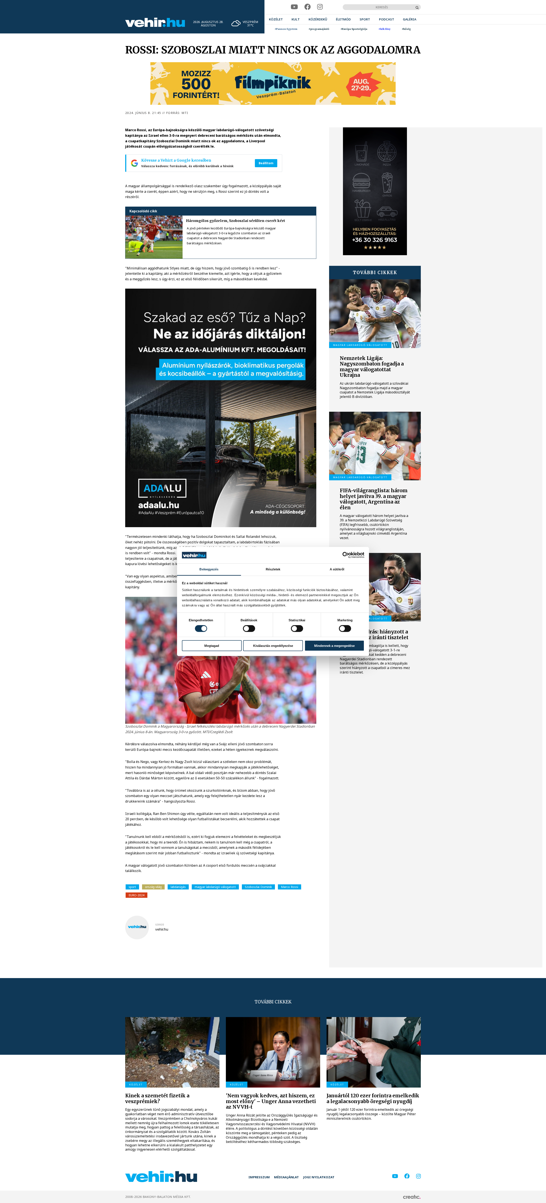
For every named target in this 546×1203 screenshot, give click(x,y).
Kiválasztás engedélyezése (273, 645)
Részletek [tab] (273, 569)
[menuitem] (276, 19)
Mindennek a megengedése (334, 645)
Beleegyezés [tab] (208, 569)
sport (132, 887)
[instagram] (320, 6)
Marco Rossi (289, 887)
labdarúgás (178, 887)
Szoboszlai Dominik (258, 887)
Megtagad (211, 645)
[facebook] (307, 6)
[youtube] (294, 6)
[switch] (249, 628)
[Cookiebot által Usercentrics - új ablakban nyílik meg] (345, 555)
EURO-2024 (136, 895)
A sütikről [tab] (337, 569)
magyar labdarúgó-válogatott (215, 887)
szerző (159, 924)
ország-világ (153, 887)
